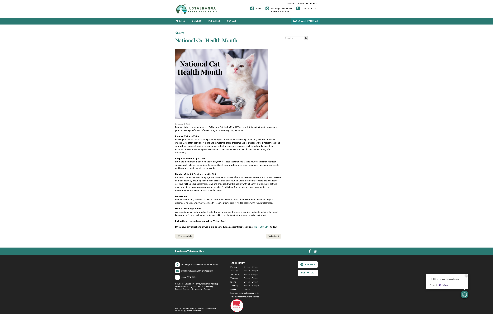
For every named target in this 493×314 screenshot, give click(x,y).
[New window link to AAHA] (237, 305)
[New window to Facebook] (309, 252)
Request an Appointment (305, 21)
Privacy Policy (180, 311)
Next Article (273, 236)
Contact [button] (232, 21)
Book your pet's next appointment (244, 293)
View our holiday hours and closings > (245, 297)
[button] (464, 294)
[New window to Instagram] (315, 252)
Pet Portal (307, 272)
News (180, 32)
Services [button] (197, 21)
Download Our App (307, 3)
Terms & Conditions (193, 311)
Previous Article (185, 236)
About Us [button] (181, 21)
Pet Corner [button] (214, 21)
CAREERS (291, 3)
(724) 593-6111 (262, 227)
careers (310, 264)
